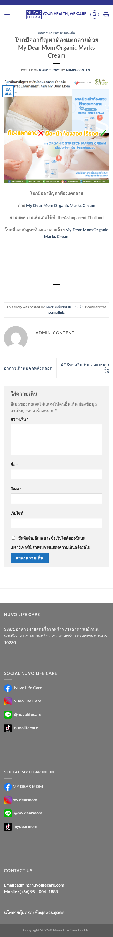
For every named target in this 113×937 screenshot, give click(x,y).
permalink (56, 312)
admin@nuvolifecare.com (40, 884)
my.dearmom (25, 799)
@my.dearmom (28, 812)
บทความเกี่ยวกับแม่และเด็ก (56, 33)
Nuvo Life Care (27, 687)
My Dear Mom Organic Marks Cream (60, 205)
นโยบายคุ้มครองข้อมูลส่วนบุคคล (34, 912)
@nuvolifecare (28, 714)
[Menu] (7, 14)
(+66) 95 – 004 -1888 (39, 891)
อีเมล (16, 489)
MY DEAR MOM (28, 786)
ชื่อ (14, 464)
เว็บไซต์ (17, 513)
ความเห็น (19, 419)
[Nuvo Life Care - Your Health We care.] (56, 14)
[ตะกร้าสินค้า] (106, 14)
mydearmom (25, 826)
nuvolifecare (26, 727)
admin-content (79, 70)
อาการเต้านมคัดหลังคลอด (28, 368)
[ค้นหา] (94, 14)
